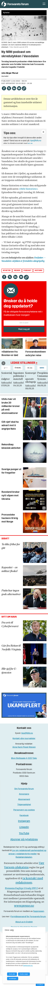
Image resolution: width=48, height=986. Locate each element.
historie (38, 270)
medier (17, 270)
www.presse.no (24, 905)
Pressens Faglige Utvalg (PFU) (21, 888)
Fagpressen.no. (28, 965)
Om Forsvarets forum (24, 789)
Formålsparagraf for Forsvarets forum (28, 917)
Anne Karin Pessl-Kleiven (24, 747)
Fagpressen (38, 911)
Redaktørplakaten (24, 857)
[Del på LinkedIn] (14, 88)
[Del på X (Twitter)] (9, 88)
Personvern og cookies (24, 810)
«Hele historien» (28, 189)
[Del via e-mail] (19, 88)
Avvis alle (12, 974)
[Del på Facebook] (3, 88)
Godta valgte (24, 974)
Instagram (24, 821)
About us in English (24, 922)
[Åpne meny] (44, 4)
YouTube (24, 833)
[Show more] (43, 132)
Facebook (24, 815)
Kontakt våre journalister (24, 739)
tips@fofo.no (35, 141)
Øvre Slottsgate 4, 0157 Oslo (24, 758)
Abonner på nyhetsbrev (24, 839)
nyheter (7, 270)
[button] (3, 363)
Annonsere (24, 794)
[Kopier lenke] (24, 88)
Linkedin (24, 827)
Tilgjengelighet (24, 805)
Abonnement (24, 799)
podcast (27, 270)
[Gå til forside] (20, 4)
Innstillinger (40, 984)
